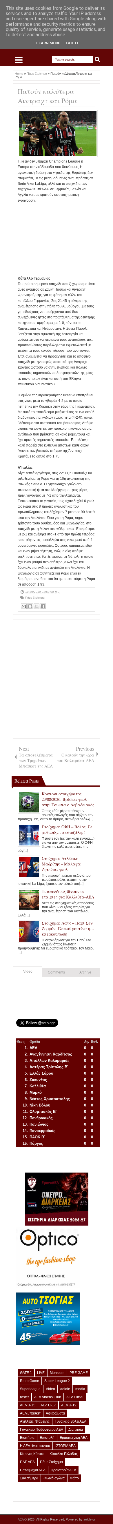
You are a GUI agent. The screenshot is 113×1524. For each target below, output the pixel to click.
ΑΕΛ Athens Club (47, 1397)
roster (24, 1397)
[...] (91, 819)
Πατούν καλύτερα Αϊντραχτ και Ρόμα (47, 96)
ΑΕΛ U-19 (68, 1405)
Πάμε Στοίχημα (35, 597)
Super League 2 (57, 1381)
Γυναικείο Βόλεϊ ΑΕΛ (70, 1421)
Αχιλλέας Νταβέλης (35, 1421)
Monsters (57, 1373)
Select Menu (19, 60)
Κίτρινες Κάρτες (32, 1454)
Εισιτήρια (27, 1438)
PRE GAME (79, 1373)
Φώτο (74, 1478)
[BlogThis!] (30, 606)
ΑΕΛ (21, 1519)
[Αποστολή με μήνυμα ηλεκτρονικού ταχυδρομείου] (24, 606)
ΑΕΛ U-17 (48, 1405)
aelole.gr (89, 1519)
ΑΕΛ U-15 (27, 1405)
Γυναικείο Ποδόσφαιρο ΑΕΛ (41, 1430)
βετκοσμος (72, 423)
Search (97, 59)
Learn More (48, 43)
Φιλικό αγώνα (54, 1478)
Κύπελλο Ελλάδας (64, 1454)
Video (27, 971)
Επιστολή (47, 1438)
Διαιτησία (75, 1430)
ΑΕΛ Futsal (74, 1397)
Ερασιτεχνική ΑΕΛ (74, 1438)
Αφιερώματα (55, 1413)
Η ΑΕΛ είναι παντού (35, 1446)
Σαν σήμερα (29, 1478)
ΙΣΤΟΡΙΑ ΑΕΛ (65, 1446)
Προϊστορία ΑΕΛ (63, 1470)
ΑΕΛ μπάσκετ (30, 1413)
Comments (56, 972)
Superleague (30, 1389)
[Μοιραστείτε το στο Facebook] (43, 606)
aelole (65, 1389)
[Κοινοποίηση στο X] (36, 606)
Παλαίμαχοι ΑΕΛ (32, 1470)
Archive (85, 972)
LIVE (41, 1373)
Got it (72, 43)
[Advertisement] (56, 239)
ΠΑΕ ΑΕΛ (27, 1462)
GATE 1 (26, 1373)
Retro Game (29, 1381)
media (80, 1389)
